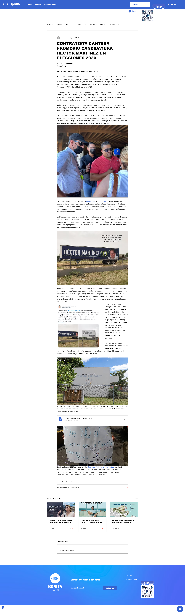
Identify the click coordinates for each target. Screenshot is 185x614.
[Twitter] (172, 4)
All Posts (50, 24)
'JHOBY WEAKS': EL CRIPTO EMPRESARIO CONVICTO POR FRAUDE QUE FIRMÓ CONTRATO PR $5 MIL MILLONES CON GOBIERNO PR (91, 521)
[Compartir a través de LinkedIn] (67, 481)
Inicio (127, 571)
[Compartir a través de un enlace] (72, 481)
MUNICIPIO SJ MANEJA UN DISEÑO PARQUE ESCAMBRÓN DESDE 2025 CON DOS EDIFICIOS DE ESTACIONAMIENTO (123, 521)
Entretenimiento (91, 24)
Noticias (59, 24)
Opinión (103, 24)
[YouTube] (175, 4)
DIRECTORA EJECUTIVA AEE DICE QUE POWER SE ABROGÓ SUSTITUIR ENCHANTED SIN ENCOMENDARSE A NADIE (61, 521)
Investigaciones (132, 580)
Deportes (78, 24)
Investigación (114, 24)
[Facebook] (169, 4)
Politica (68, 24)
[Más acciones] (127, 38)
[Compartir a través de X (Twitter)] (62, 481)
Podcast (129, 576)
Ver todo (135, 498)
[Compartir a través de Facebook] (58, 481)
